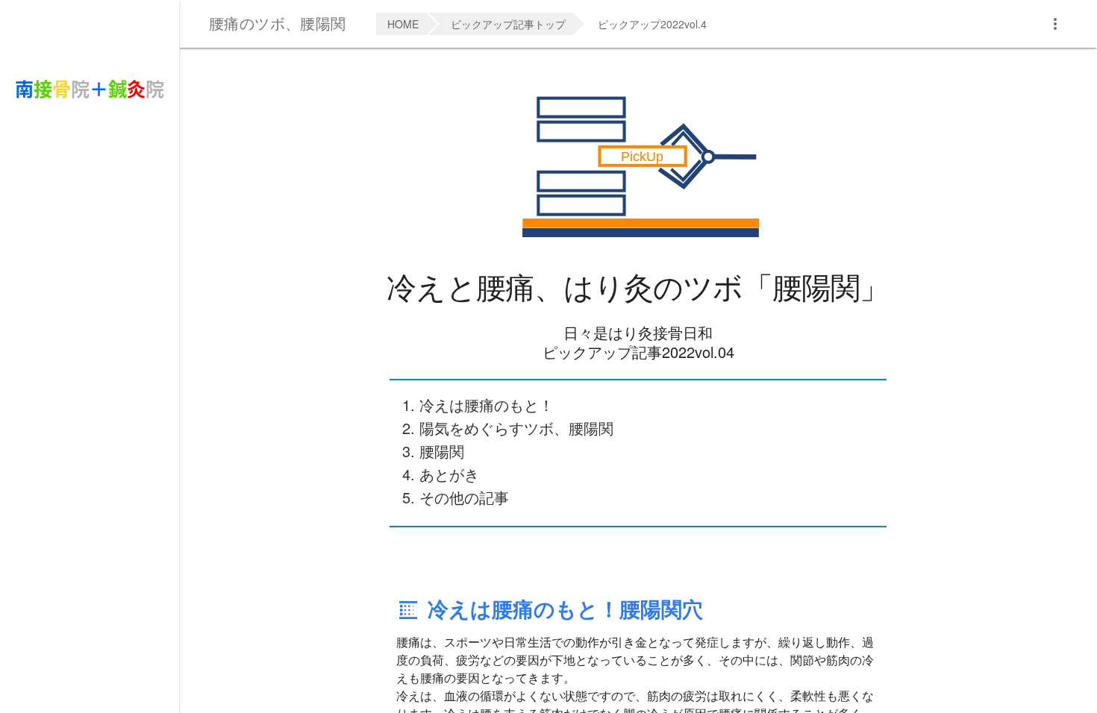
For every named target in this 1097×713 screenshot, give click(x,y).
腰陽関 (441, 451)
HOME (403, 23)
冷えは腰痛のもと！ (486, 404)
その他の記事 (464, 497)
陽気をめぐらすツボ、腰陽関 (516, 428)
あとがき (449, 474)
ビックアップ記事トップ (508, 23)
